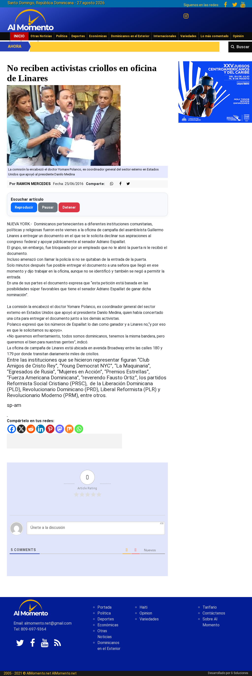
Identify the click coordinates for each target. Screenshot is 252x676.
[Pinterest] (50, 429)
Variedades (188, 36)
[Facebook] (11, 429)
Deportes (78, 36)
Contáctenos (214, 613)
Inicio (19, 36)
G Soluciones (239, 673)
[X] (21, 429)
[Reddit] (31, 429)
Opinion (146, 613)
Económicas (98, 36)
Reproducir (24, 207)
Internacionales (165, 36)
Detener (69, 207)
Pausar (48, 207)
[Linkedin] (40, 429)
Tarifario (210, 607)
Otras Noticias (41, 36)
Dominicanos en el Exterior (130, 36)
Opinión (238, 36)
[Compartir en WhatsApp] (109, 184)
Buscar (243, 47)
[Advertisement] (64, 441)
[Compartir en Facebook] (118, 184)
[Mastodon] (59, 429)
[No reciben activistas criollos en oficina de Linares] (64, 125)
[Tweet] (126, 184)
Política (61, 36)
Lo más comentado (215, 36)
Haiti (143, 607)
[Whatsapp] (79, 429)
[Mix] (69, 429)
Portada (104, 607)
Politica (104, 613)
